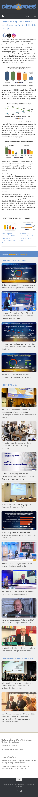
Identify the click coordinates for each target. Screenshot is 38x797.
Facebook (12, 254)
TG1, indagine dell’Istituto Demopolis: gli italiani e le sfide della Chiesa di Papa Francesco (17, 445)
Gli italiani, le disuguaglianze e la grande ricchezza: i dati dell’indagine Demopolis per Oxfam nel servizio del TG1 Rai (18, 476)
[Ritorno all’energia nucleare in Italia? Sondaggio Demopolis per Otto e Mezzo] (19, 362)
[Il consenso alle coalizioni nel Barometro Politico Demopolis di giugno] (27, 226)
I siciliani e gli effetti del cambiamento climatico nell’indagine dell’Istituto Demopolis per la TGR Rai (18, 535)
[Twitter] (20, 791)
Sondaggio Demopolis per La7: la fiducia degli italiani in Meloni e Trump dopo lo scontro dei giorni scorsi (18, 346)
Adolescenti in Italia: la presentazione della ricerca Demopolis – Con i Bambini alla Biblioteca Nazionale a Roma (17, 685)
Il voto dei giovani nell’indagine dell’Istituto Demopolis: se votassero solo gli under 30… (9, 238)
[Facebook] (17, 791)
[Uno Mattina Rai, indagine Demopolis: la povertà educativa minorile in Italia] (19, 551)
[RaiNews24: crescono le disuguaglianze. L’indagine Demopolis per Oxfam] (19, 492)
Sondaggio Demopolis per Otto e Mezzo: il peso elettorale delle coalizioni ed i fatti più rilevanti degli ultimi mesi (17, 315)
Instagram (24, 254)
